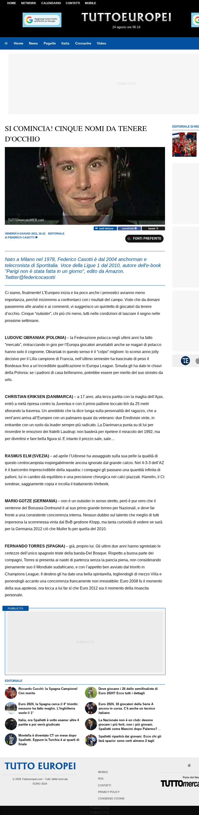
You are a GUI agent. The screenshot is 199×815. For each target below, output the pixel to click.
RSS (100, 778)
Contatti (104, 785)
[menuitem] (6, 43)
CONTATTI (73, 3)
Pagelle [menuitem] (50, 43)
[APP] (186, 360)
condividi (128, 228)
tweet (152, 228)
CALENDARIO (51, 3)
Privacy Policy (109, 791)
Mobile (103, 772)
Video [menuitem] (101, 43)
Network (28, 3)
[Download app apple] (189, 765)
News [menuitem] (33, 43)
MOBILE (90, 3)
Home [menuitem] (18, 43)
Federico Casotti (21, 237)
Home (11, 3)
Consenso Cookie (111, 798)
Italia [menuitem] (65, 43)
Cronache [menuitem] (83, 43)
